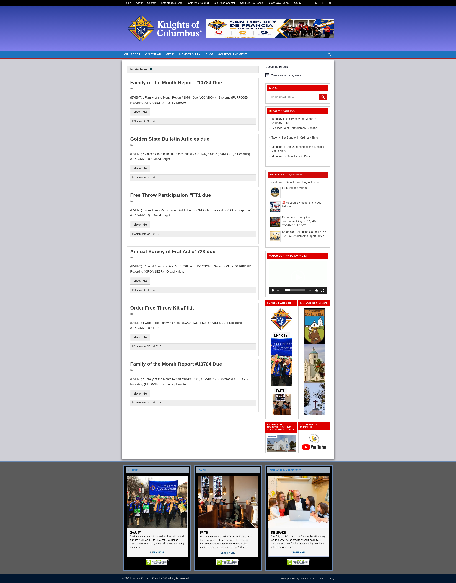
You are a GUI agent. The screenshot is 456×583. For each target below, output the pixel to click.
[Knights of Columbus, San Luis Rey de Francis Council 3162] (281, 361)
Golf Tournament (232, 54)
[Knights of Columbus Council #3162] (164, 10)
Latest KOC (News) (278, 3)
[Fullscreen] (322, 290)
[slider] (295, 290)
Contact (151, 3)
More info (140, 112)
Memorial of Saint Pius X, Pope (291, 156)
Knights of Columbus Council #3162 (148, 578)
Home (127, 3)
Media (170, 54)
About (139, 3)
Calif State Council (198, 3)
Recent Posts (277, 174)
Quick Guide (296, 174)
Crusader (132, 54)
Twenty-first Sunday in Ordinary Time (294, 137)
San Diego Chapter (224, 3)
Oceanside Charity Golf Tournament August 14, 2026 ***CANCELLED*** (300, 221)
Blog (209, 54)
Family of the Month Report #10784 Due (176, 82)
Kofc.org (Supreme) (172, 3)
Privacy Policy (299, 578)
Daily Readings (283, 111)
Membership (189, 54)
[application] (298, 277)
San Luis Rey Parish (251, 3)
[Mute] (316, 290)
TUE (158, 121)
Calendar (153, 54)
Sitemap (285, 578)
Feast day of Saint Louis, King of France (295, 182)
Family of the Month (294, 187)
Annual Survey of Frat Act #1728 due (172, 251)
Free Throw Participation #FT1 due (170, 195)
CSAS (297, 3)
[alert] (297, 75)
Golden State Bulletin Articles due (169, 139)
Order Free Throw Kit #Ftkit (162, 308)
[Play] (273, 290)
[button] (298, 277)
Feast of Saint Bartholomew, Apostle (294, 128)
